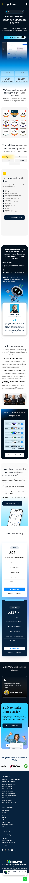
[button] (26, 4)
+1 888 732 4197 (11, 842)
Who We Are (5, 810)
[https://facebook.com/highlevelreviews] (2, 850)
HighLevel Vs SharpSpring (9, 795)
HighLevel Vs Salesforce (9, 802)
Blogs (3, 815)
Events (4, 817)
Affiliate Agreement (8, 827)
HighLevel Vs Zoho (7, 800)
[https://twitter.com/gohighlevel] (9, 850)
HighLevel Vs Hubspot (8, 782)
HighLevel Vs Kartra (7, 791)
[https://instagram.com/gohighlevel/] (5, 850)
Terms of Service (15, 868)
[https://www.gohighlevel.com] (14, 861)
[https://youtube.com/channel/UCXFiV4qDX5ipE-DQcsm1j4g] (12, 850)
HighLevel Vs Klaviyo (7, 798)
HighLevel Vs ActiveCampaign (11, 779)
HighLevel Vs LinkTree (8, 789)
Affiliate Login (6, 822)
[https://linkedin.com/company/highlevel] (15, 850)
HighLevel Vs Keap (7, 786)
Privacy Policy (5, 868)
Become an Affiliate (8, 824)
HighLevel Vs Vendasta (8, 793)
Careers (4, 813)
